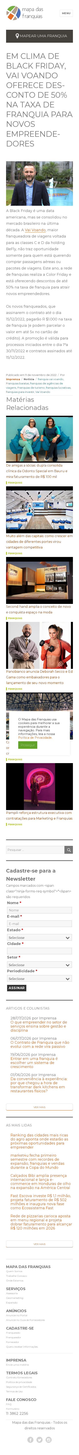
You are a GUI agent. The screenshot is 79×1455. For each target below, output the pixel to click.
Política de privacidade (19, 1382)
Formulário (12, 1408)
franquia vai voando (50, 379)
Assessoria (12, 1293)
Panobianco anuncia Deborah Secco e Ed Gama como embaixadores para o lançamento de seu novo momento (39, 677)
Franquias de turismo (31, 387)
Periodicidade (22, 971)
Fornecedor (12, 1342)
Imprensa (13, 379)
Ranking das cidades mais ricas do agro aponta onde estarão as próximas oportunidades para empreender (39, 1141)
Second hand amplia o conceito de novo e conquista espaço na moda (38, 609)
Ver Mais (39, 1107)
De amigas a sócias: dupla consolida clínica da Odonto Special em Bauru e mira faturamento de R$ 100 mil (36, 471)
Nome (14, 903)
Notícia (29, 379)
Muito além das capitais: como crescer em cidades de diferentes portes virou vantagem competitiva (39, 541)
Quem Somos (14, 1271)
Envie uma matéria (17, 1364)
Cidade (15, 944)
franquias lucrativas (58, 387)
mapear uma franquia (43, 36)
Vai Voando (35, 230)
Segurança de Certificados (21, 1386)
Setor (13, 957)
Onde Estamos (14, 1280)
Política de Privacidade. (35, 737)
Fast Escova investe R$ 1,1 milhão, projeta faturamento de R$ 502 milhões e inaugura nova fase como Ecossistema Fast (41, 1202)
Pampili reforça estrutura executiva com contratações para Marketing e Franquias (39, 815)
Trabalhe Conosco (16, 1275)
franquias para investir (20, 391)
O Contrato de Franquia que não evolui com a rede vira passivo (40, 1044)
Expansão (11, 1302)
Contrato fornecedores (19, 1377)
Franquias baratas (17, 383)
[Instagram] (49, 1440)
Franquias (15, 482)
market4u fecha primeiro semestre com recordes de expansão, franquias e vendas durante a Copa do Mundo (37, 1161)
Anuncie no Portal (16, 1315)
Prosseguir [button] (28, 745)
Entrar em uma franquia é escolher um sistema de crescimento (34, 1062)
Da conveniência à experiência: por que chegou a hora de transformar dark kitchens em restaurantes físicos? (39, 1085)
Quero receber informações (22, 1346)
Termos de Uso (14, 1391)
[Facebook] (30, 1440)
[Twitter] (39, 1440)
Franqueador (13, 1337)
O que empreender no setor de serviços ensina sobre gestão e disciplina (39, 1026)
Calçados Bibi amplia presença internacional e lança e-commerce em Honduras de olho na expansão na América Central (41, 1181)
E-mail (14, 916)
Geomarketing (14, 1297)
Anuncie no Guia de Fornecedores (25, 1319)
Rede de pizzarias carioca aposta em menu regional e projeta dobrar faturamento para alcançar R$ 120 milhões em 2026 (41, 1222)
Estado (15, 930)
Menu (66, 13)
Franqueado (13, 1332)
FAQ (9, 1404)
